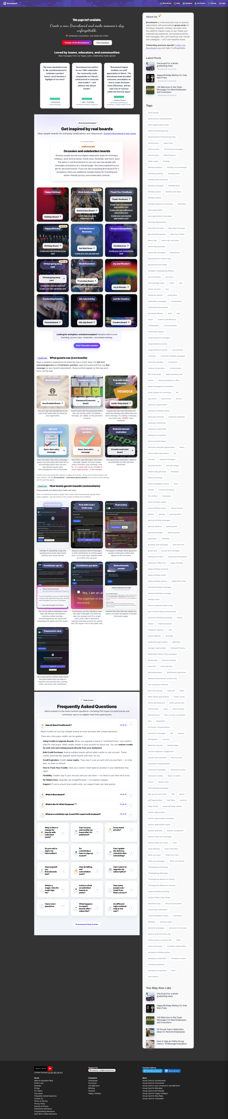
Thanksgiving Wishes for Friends (161, 885)
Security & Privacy (41, 1106)
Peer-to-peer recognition (175, 715)
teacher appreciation (156, 812)
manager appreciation (157, 648)
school (150, 782)
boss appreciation (155, 210)
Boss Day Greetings (177, 228)
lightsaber (176, 642)
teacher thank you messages (160, 837)
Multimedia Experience (176, 672)
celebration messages (157, 301)
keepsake (169, 636)
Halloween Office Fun (157, 563)
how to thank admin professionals (162, 611)
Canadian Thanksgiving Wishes (161, 271)
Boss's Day (152, 240)
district (151, 380)
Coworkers (173, 362)
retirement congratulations (159, 764)
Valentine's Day (154, 904)
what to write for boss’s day (159, 934)
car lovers (169, 277)
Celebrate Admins (155, 295)
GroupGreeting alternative (44, 1111)
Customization (175, 368)
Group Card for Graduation (153, 1098)
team (175, 843)
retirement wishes (155, 776)
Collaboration (153, 326)
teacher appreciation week (159, 825)
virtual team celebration (158, 910)
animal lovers (153, 143)
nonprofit (171, 691)
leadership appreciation (158, 642)
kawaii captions (154, 636)
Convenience (177, 350)
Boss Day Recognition (157, 234)
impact (150, 624)
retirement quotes (178, 770)
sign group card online (157, 794)
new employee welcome (158, 684)
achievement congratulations (160, 119)
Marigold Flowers (178, 648)
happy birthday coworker (158, 569)
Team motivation (171, 849)
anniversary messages (173, 149)
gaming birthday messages (159, 520)
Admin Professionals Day (158, 131)
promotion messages (157, 733)
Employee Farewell (156, 417)
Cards (171, 283)
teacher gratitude (155, 831)
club (178, 313)
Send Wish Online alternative (45, 1114)
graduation (152, 539)
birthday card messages (177, 167)
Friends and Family (166, 490)
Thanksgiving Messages (158, 873)
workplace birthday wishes (159, 952)
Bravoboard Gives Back (157, 265)
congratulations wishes (157, 350)
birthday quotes (154, 192)
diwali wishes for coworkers (159, 392)
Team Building (154, 849)
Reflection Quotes (155, 745)
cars (167, 289)
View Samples (102, 42)
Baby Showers (170, 155)
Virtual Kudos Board (173, 904)
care (181, 283)
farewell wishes (172, 466)
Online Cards (179, 697)
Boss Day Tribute (178, 234)
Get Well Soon (94, 1086)
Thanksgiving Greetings (158, 867)
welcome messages (156, 928)
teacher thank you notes (158, 843)
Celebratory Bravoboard (158, 307)
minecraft (152, 666)
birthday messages (156, 186)
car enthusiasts (154, 277)
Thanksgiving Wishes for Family (161, 879)
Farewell (151, 459)
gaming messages (155, 532)
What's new (39, 1083)
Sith (173, 794)
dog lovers (152, 399)
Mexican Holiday (169, 660)
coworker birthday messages (173, 356)
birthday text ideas (173, 192)
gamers (151, 514)
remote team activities (157, 758)
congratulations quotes (157, 344)
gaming (162, 514)
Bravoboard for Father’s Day (159, 259)
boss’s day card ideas (170, 240)
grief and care (178, 545)
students (183, 800)
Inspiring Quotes (165, 624)
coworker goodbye (156, 362)
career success (154, 289)
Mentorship (152, 660)
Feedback (175, 472)
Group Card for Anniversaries (154, 1081)
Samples (37, 1086)
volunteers (177, 916)
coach (150, 319)
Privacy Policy (39, 1104)
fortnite (151, 490)
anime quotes (153, 149)
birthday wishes (154, 198)
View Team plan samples (87, 345)
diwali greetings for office (169, 380)
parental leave (154, 715)
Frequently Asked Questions (45, 1096)
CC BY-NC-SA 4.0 (55, 1072)
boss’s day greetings (156, 246)
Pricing (37, 1088)
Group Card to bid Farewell (153, 1091)
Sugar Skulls (153, 806)
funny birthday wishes (157, 508)
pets (150, 721)
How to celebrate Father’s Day (160, 605)
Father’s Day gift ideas (157, 472)
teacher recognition (175, 831)
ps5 (171, 733)
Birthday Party (174, 186)
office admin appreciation (158, 697)
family (182, 447)
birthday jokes (174, 173)
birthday (166, 161)
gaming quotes (174, 532)
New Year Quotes (155, 691)
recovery (166, 739)
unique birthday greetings (159, 891)
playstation (160, 721)
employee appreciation (157, 405)
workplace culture (178, 958)
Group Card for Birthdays (152, 1088)
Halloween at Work (156, 557)
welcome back (166, 922)
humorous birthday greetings (160, 618)
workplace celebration (157, 958)
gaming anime (175, 514)
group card (152, 551)
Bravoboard (175, 253)
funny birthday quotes (157, 502)
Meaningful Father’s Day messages (162, 654)
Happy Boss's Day (178, 581)
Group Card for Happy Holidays (155, 1093)
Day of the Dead (154, 374)
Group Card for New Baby (152, 1096)
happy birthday (176, 563)
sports (182, 794)
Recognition (153, 739)
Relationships (173, 745)
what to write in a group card (160, 940)
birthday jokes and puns (158, 180)
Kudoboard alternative (43, 1109)
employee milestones (157, 423)
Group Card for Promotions (153, 1083)
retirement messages (157, 770)
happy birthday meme (157, 575)
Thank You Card (172, 855)
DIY (177, 392)
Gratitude (165, 539)
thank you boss (154, 855)
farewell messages (167, 459)
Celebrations (176, 301)
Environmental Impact (157, 441)
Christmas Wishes (155, 313)
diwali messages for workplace (161, 386)
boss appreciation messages (160, 216)
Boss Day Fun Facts (156, 228)
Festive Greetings (155, 478)
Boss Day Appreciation (157, 222)
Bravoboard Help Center (87, 924)
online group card (176, 703)
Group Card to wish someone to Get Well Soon (161, 1086)
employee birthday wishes (159, 411)
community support (156, 332)
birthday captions (155, 167)
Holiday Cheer (154, 599)
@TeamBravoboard (152, 1071)
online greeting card (156, 703)
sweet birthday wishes (172, 806)
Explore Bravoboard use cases (120, 133)
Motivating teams (155, 672)
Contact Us (38, 1098)
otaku (165, 709)
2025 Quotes (153, 113)
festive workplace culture (158, 484)
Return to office (174, 776)
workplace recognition (157, 970)
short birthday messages (158, 788)
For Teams (38, 1091)
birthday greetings (155, 173)
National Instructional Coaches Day (162, 678)
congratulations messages (159, 338)
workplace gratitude (156, 964)
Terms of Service (41, 1101)
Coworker (152, 356)
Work (178, 940)
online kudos (153, 709)
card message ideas (156, 283)
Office (181, 691)
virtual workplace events (158, 916)
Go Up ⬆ (123, 725)
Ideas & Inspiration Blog (43, 1081)
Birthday (91, 1088)
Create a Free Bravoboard (77, 42)
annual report (153, 155)
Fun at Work (153, 496)
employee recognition (157, 435)
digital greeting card (174, 374)
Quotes (181, 733)
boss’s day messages (157, 253)
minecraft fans (166, 666)
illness (179, 618)
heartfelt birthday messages (159, 587)
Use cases (38, 1093)
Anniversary (93, 1081)
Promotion (92, 1083)
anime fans (168, 143)
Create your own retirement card (53, 289)
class (170, 313)
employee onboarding (157, 429)
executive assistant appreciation (161, 447)
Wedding (151, 922)
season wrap (163, 782)
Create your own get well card (87, 253)
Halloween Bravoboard (177, 557)
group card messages (171, 551)
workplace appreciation (177, 946)
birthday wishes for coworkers (160, 204)
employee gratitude (176, 417)
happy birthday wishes (157, 581)
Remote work (176, 758)
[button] (53, 524)
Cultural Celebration (156, 368)
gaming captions (155, 526)
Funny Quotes (177, 508)
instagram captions (156, 630)
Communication (170, 326)
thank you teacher (177, 861)
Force (176, 484)
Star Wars (171, 800)
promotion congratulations (159, 727)
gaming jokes (171, 526)
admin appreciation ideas (158, 125)
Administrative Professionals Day (161, 137)
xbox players (153, 977)
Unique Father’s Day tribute (159, 897)
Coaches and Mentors (166, 319)
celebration (172, 295)
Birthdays (182, 204)
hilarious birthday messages (159, 593)
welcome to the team (178, 928)
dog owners (166, 399)
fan (175, 453)
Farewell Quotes (155, 466)
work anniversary (155, 946)
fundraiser (166, 496)
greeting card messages (158, 545)
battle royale (153, 161)
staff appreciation (155, 800)
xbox (173, 970)
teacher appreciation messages (161, 818)
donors (179, 399)
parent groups (178, 709)
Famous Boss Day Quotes (158, 453)
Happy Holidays (94, 1093)
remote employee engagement (161, 751)
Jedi (170, 630)
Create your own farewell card (52, 286)
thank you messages (156, 861)
